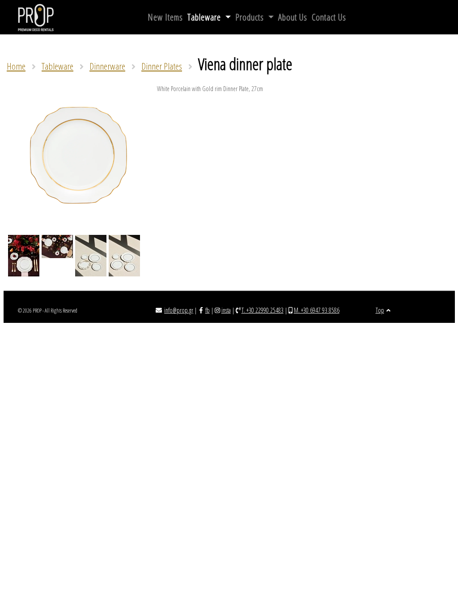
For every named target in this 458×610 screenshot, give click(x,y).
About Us (292, 17)
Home (16, 66)
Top (380, 310)
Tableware (205, 17)
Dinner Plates (161, 66)
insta (226, 310)
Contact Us (329, 17)
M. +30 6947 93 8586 (316, 310)
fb (207, 310)
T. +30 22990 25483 (263, 310)
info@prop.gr (178, 310)
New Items (165, 17)
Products (250, 17)
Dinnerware (107, 66)
